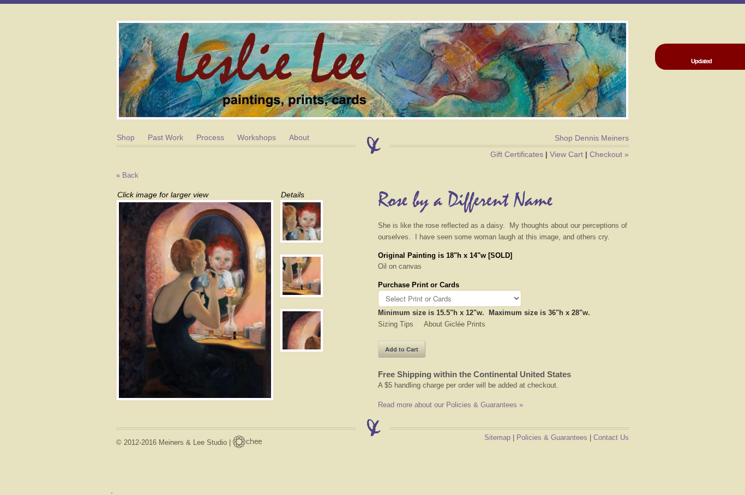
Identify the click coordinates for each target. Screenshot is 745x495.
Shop (126, 137)
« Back (127, 175)
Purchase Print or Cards (418, 285)
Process (210, 137)
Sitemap (497, 437)
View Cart (566, 154)
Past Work (165, 137)
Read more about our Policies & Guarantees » (450, 405)
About (299, 137)
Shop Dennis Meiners (592, 138)
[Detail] (307, 221)
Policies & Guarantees (551, 437)
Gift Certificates (516, 154)
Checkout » (609, 154)
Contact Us (611, 437)
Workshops (256, 137)
